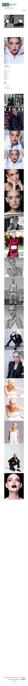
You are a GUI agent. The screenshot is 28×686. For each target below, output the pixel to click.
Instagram (6, 84)
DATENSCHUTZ (17, 679)
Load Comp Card (7, 88)
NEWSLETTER (22, 677)
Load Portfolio (6, 87)
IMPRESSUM (11, 679)
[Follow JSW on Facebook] (23, 679)
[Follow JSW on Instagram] (25, 679)
